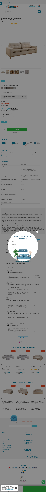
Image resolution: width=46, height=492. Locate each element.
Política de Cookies (9, 489)
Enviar (23, 250)
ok (16, 488)
